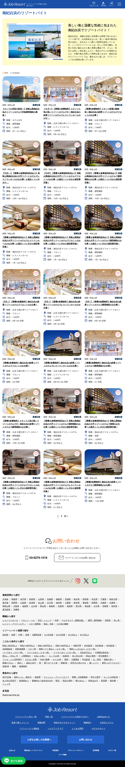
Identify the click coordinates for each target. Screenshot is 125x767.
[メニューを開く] (119, 4)
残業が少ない (8, 662)
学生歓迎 (86, 659)
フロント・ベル (28, 620)
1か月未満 (48, 634)
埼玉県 (94, 599)
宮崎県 (105, 606)
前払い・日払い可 (10, 655)
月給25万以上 (86, 652)
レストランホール (10, 620)
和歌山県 (6, 606)
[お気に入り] (36, 80)
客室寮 (104, 680)
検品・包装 (48, 623)
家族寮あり (24, 680)
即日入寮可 (95, 677)
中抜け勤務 (45, 659)
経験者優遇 (20, 649)
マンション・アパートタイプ (56, 677)
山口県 (34, 606)
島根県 (52, 606)
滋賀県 (25, 606)
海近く (20, 662)
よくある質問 (77, 728)
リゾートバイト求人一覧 (26, 716)
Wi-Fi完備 (6, 677)
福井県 (59, 602)
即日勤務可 (103, 655)
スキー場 (32, 649)
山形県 (41, 599)
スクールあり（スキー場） (38, 652)
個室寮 (38, 677)
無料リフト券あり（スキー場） (52, 649)
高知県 (87, 606)
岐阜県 (77, 602)
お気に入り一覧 (94, 5)
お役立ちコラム (107, 722)
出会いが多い (40, 655)
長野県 (14, 602)
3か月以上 (72, 634)
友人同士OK (77, 655)
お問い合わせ (85, 739)
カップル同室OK (111, 677)
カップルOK (54, 655)
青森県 (14, 599)
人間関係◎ (26, 655)
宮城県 (50, 599)
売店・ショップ (45, 620)
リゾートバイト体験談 (29, 728)
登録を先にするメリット (64, 722)
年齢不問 (77, 645)
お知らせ (12, 750)
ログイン (111, 5)
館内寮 (113, 680)
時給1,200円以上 (9, 645)
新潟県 (32, 602)
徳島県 (70, 606)
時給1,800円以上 (63, 645)
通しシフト (94, 662)
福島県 (59, 599)
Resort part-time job (10, 694)
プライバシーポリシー (76, 750)
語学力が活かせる (78, 662)
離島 (14, 666)
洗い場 (117, 620)
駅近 (58, 680)
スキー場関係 (35, 623)
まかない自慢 (31, 659)
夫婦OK (65, 655)
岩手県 (23, 599)
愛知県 (86, 602)
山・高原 (97, 659)
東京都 (5, 602)
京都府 (103, 602)
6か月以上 (84, 634)
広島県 (61, 606)
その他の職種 (62, 623)
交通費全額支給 (102, 652)
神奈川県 (113, 599)
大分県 (96, 606)
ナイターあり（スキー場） (65, 652)
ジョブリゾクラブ (55, 728)
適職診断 (41, 722)
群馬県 (86, 599)
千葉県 (103, 599)
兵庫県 (112, 602)
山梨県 (23, 602)
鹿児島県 (6, 609)
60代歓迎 (110, 645)
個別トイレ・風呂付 (23, 677)
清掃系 (108, 620)
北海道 (5, 599)
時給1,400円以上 (27, 645)
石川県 (50, 602)
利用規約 (55, 750)
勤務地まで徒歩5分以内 (42, 680)
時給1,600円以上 (45, 645)
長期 (27, 634)
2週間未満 (36, 634)
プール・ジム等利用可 (12, 659)
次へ (66, 516)
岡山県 (43, 606)
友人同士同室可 (9, 680)
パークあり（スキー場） (13, 652)
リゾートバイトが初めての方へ (75, 716)
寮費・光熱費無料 (80, 677)
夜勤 (66, 659)
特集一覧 (49, 716)
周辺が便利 (91, 655)
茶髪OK (64, 662)
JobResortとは (103, 716)
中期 (20, 634)
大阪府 (16, 606)
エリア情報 (63, 755)
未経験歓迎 (7, 649)
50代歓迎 (99, 645)
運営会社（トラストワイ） (33, 750)
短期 (13, 634)
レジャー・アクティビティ (14, 623)
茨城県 (68, 599)
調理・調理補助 (95, 620)
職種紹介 (87, 722)
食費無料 (23, 666)
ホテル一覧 (112, 750)
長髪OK (5, 666)
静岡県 (94, 602)
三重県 (68, 602)
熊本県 (114, 606)
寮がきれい (80, 680)
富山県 (41, 602)
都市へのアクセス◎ (111, 662)
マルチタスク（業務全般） (73, 620)
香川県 (79, 606)
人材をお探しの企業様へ (39, 739)
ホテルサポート (98, 728)
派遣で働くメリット (20, 722)
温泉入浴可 (31, 662)
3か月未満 (60, 634)
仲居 (56, 620)
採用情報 (96, 750)
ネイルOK (57, 659)
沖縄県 (16, 609)
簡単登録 (103, 5)
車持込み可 (93, 680)
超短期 (5, 634)
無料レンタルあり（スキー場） (83, 649)
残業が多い (109, 659)
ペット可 (6, 684)
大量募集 (75, 659)
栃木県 (77, 599)
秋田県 (32, 599)
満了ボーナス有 (51, 662)
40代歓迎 (88, 645)
